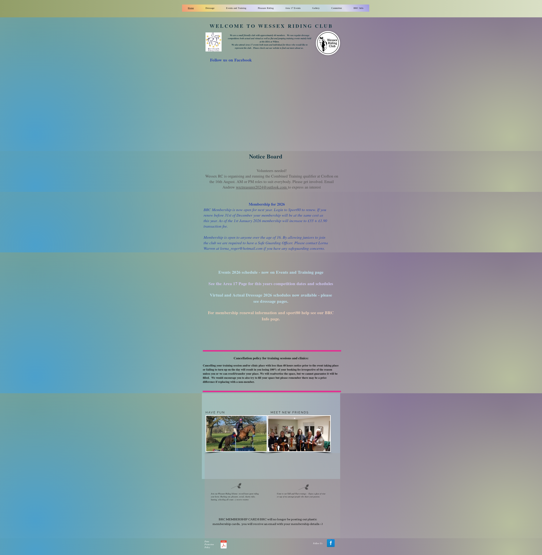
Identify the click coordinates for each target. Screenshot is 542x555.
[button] (210, 8)
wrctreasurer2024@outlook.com (262, 187)
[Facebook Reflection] (331, 543)
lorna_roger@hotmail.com (241, 248)
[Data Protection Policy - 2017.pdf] (223, 544)
